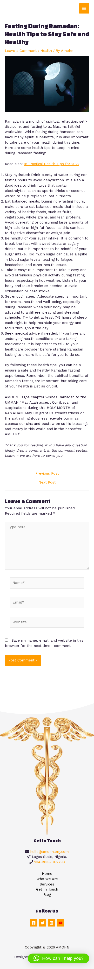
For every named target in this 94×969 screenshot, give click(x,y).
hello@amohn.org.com (49, 852)
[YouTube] (60, 923)
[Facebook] (33, 923)
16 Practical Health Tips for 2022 (51, 164)
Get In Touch (47, 889)
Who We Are (47, 879)
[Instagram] (51, 923)
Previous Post (47, 473)
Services (47, 884)
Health (46, 51)
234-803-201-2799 (49, 862)
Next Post (47, 482)
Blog (47, 894)
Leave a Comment (21, 51)
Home (47, 873)
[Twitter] (42, 923)
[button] (58, 958)
